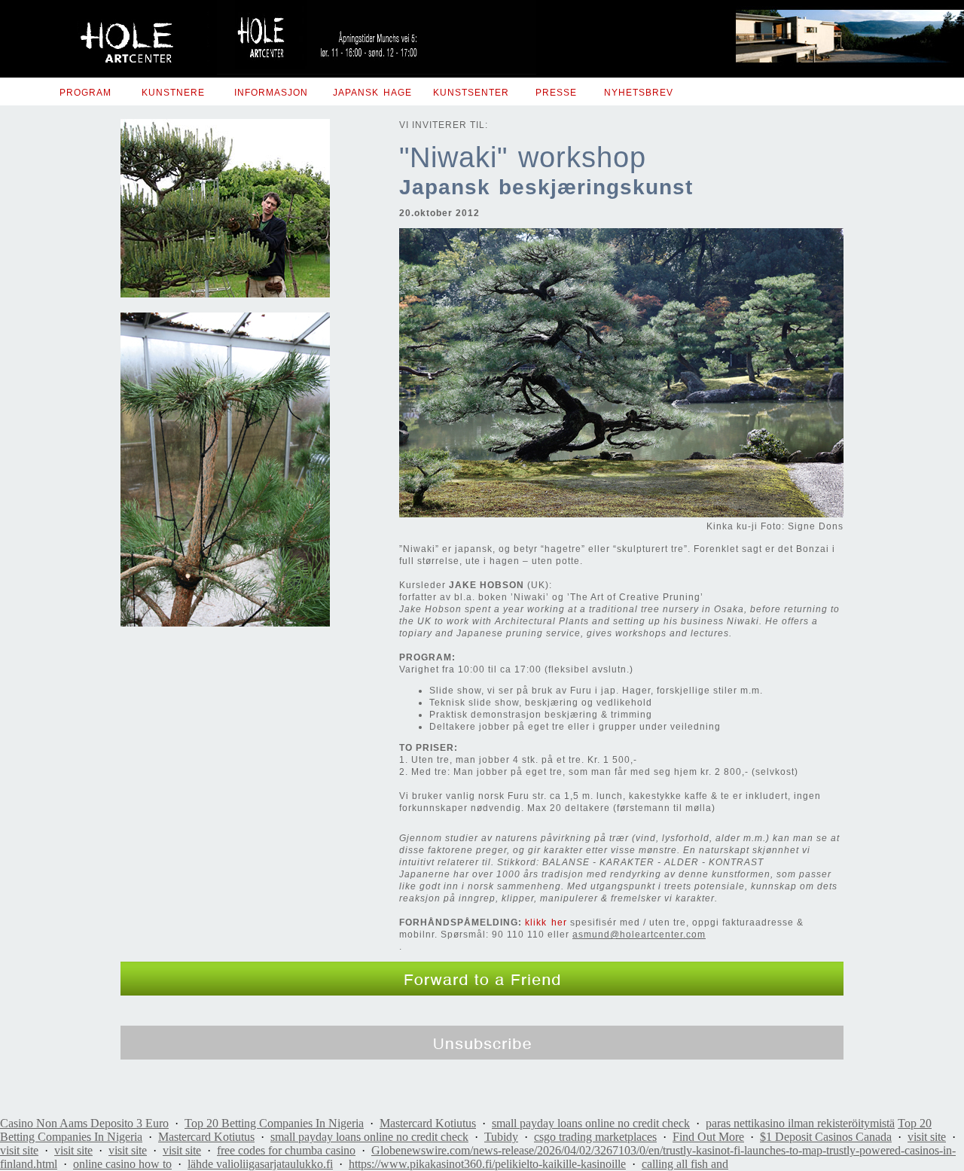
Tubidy (501, 1136)
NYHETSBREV (638, 92)
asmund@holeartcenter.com (639, 934)
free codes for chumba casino (286, 1150)
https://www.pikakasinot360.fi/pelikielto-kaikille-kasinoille (487, 1163)
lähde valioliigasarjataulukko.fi (260, 1163)
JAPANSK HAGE (372, 92)
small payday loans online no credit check (591, 1123)
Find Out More (708, 1136)
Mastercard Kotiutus (428, 1123)
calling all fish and (685, 1163)
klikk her (546, 922)
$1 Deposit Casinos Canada (826, 1136)
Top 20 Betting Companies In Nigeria (274, 1123)
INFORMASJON (271, 92)
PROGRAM (85, 92)
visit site (927, 1136)
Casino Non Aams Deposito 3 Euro (84, 1123)
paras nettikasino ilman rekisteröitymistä (800, 1123)
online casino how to (122, 1163)
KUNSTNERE (173, 92)
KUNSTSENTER (471, 92)
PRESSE (556, 92)
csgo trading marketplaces (595, 1136)
